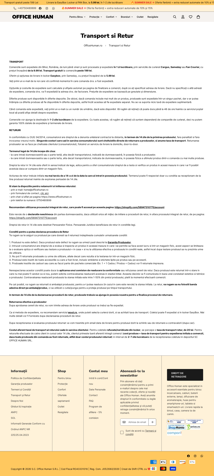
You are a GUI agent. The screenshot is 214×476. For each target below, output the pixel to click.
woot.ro (72, 312)
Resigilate (152, 16)
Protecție (94, 16)
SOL (13, 417)
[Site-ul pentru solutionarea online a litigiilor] (194, 422)
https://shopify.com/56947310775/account (139, 207)
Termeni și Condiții (21, 389)
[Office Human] (32, 16)
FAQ (91, 400)
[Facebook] (40, 8)
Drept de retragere (178, 375)
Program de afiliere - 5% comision (95, 412)
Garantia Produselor (119, 242)
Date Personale (97, 389)
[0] (198, 17)
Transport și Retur (20, 395)
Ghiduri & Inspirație (21, 406)
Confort (110, 16)
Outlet (140, 16)
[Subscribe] (152, 422)
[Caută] (174, 17)
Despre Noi (17, 400)
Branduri (125, 16)
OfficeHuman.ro (93, 45)
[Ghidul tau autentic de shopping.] (174, 434)
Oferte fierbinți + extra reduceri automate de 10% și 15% (109, 8)
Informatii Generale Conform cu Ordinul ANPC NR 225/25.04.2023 (28, 429)
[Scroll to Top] (207, 458)
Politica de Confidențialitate (26, 378)
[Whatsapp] (53, 8)
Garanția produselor (21, 383)
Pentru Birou (76, 16)
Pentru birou (64, 378)
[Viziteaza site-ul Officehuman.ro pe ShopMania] (176, 428)
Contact (93, 395)
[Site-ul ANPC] (176, 422)
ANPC (14, 412)
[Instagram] (46, 8)
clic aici (44, 193)
